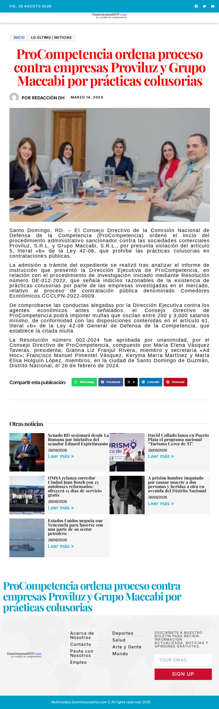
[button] (109, 21)
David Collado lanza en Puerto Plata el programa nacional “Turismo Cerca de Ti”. (178, 439)
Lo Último (41, 37)
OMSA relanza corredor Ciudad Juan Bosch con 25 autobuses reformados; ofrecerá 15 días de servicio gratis (75, 486)
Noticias (63, 37)
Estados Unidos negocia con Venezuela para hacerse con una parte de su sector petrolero (75, 527)
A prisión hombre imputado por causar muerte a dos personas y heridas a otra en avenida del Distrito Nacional (178, 484)
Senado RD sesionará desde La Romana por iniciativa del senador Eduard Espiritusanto (78, 439)
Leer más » (61, 456)
